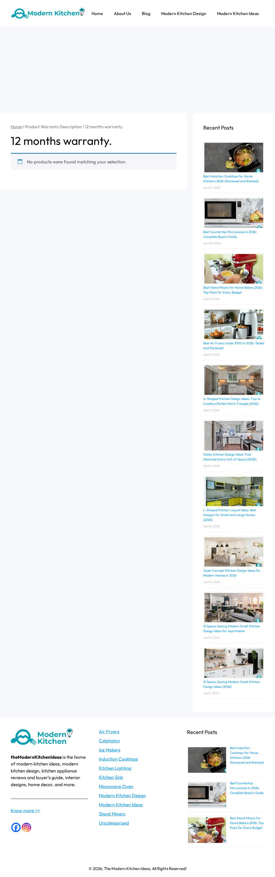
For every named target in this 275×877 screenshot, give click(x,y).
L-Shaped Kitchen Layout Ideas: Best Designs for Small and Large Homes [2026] (229, 515)
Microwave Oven (116, 786)
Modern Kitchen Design (183, 13)
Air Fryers (109, 731)
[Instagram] (26, 827)
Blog (146, 13)
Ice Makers (109, 750)
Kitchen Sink (111, 777)
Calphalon (109, 740)
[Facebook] (16, 827)
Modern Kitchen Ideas (238, 13)
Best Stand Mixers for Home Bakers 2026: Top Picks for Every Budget (247, 823)
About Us (122, 13)
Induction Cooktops (118, 759)
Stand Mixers (112, 814)
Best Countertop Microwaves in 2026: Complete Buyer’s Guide (246, 788)
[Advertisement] (137, 67)
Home (97, 13)
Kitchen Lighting (115, 768)
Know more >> (25, 810)
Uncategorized (114, 823)
